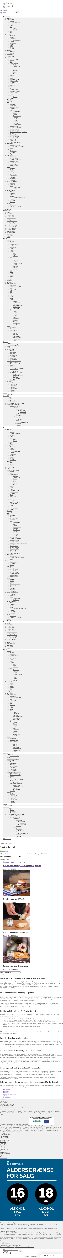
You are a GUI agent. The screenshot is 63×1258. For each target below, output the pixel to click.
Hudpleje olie (13, 355)
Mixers (11, 275)
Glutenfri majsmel (14, 129)
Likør (11, 248)
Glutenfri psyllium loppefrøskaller (18, 132)
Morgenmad (10, 143)
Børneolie (12, 353)
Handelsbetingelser (5, 1134)
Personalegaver (14, 329)
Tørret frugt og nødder (15, 206)
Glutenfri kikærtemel (15, 127)
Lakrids (12, 196)
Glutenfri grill (10, 56)
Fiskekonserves (14, 63)
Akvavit (12, 241)
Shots (11, 250)
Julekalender (16, 336)
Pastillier (12, 199)
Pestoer (12, 44)
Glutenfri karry (14, 89)
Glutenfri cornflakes (15, 145)
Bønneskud (23, 413)
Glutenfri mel (3, 1147)
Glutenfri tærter (11, 229)
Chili (11, 62)
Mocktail (12, 276)
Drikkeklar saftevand (15, 286)
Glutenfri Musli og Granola (17, 146)
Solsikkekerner (17, 124)
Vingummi (12, 202)
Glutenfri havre (14, 126)
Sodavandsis (13, 200)
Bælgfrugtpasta (14, 165)
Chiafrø (15, 114)
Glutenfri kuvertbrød (12, 225)
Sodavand (12, 294)
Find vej (12, 399)
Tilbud (5, 393)
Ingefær (12, 75)
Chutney (12, 37)
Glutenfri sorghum (14, 136)
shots (11, 292)
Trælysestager (13, 385)
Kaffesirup (16, 189)
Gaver (8, 326)
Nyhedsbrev (13, 400)
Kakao (11, 298)
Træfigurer (12, 382)
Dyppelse (9, 34)
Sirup (11, 186)
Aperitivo (12, 242)
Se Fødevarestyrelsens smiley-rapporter (10, 1131)
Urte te (15, 324)
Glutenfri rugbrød (11, 226)
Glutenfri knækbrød (12, 224)
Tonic (11, 295)
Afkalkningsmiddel (15, 362)
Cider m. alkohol (14, 244)
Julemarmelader (17, 337)
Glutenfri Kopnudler (15, 159)
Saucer (8, 167)
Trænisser (12, 387)
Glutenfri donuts (11, 219)
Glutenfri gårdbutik (15, 406)
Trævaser (12, 391)
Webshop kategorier (5, 1153)
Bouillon (12, 170)
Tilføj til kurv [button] (14, 936)
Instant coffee (16, 302)
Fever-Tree (3, 1146)
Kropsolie (12, 356)
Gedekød (22, 419)
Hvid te (15, 315)
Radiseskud (23, 412)
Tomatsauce (13, 180)
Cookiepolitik (3, 1158)
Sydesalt (15, 97)
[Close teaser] (40, 1254)
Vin (11, 257)
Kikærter (12, 24)
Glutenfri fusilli (14, 158)
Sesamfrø (15, 123)
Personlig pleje (10, 349)
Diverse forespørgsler (15, 401)
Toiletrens (15, 371)
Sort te (14, 321)
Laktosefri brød (11, 231)
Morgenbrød (10, 234)
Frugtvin (15, 260)
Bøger (8, 346)
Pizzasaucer (13, 178)
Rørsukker (12, 184)
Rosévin (15, 267)
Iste (11, 288)
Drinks (11, 273)
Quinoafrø (15, 121)
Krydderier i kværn (15, 91)
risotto (49, 1018)
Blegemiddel (16, 374)
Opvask (12, 366)
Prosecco (15, 266)
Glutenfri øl (3, 1143)
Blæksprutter (16, 66)
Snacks (8, 203)
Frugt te (15, 312)
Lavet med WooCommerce (27, 1247)
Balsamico (12, 51)
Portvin (15, 264)
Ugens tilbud (6, 1097)
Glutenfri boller (11, 215)
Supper (8, 207)
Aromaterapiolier (14, 345)
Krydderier (9, 86)
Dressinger (12, 38)
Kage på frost (10, 235)
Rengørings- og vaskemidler (14, 361)
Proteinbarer (13, 205)
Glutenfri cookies (11, 218)
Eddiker (9, 50)
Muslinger (15, 70)
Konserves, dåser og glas (13, 59)
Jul (10, 331)
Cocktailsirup (16, 187)
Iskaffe (15, 301)
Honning (9, 57)
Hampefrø (15, 117)
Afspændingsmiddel (18, 368)
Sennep (12, 47)
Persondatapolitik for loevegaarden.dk (10, 1247)
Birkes (14, 113)
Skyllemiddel (16, 378)
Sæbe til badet (13, 359)
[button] (51, 1256)
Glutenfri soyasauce (15, 172)
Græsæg (18, 425)
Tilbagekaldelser (4, 1152)
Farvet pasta (13, 156)
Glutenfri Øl (13, 247)
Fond (11, 171)
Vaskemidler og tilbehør (16, 372)
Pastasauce (12, 177)
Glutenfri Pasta (4, 1149)
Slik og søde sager (11, 190)
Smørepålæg (13, 85)
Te (10, 310)
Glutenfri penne (14, 161)
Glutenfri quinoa (14, 133)
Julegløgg (9, 280)
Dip (11, 88)
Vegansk (9, 209)
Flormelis (12, 183)
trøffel (29, 854)
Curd (11, 101)
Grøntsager (16, 407)
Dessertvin (16, 259)
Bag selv (9, 212)
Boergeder (19, 417)
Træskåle (12, 390)
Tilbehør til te (16, 323)
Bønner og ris (10, 19)
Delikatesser (6, 16)
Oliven (11, 76)
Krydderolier (13, 151)
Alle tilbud (9, 394)
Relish (11, 46)
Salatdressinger (17, 40)
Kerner (11, 110)
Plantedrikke (10, 282)
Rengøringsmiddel (14, 369)
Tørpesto (12, 98)
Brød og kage (6, 210)
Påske (1, 1155)
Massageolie (13, 358)
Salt (11, 95)
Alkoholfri (9, 270)
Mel (8, 102)
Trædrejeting (10, 381)
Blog (1, 1156)
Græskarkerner (17, 116)
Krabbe (15, 67)
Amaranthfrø (16, 111)
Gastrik (12, 53)
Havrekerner (16, 119)
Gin (14, 253)
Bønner (12, 21)
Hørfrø (15, 120)
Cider (11, 272)
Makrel (15, 69)
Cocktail (12, 245)
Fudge (11, 194)
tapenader (13, 1023)
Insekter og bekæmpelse (13, 347)
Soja (11, 31)
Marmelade (9, 100)
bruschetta (52, 1021)
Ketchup (12, 41)
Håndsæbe (12, 365)
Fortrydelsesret (4, 1136)
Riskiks (8, 237)
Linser (11, 25)
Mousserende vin (17, 263)
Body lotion (13, 352)
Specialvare (13, 49)
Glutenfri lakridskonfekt (19, 197)
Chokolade (13, 193)
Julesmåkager (16, 339)
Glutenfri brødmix (14, 107)
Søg (17, 12)
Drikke (5, 238)
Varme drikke (10, 296)
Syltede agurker (14, 81)
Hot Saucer (13, 174)
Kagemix (12, 108)
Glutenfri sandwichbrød (13, 228)
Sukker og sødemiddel (12, 181)
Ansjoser (15, 65)
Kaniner (18, 423)
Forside (2, 843)
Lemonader (13, 289)
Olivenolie (12, 152)
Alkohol (9, 240)
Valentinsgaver (13, 330)
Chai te (15, 311)
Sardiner (15, 72)
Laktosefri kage (11, 232)
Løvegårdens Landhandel (13, 404)
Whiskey (15, 256)
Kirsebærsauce (13, 175)
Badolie (12, 350)
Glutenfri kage (3, 1142)
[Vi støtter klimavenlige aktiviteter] (6, 1244)
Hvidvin (15, 261)
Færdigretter (10, 54)
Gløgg (14, 340)
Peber (11, 94)
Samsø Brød (13, 140)
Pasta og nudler (11, 155)
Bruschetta (12, 35)
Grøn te (15, 314)
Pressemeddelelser (4, 1133)
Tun (14, 73)
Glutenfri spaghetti (14, 164)
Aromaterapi (10, 343)
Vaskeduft (12, 380)
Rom (14, 254)
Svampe (18, 415)
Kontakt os (9, 397)
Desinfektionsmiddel (15, 364)
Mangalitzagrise (24, 422)
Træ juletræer (13, 384)
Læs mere (13, 869)
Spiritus (12, 251)
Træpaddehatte (13, 388)
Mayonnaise (13, 43)
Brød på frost (10, 213)
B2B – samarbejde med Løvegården (16, 403)
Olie (8, 149)
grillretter (56, 1018)
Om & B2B (6, 396)
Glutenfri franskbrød (12, 221)
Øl (10, 279)
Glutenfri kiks (10, 222)
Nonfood (5, 342)
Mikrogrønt (9, 18)
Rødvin (15, 269)
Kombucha (16, 318)
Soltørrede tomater (14, 79)
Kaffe (11, 299)
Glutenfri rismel (14, 135)
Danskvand (13, 285)
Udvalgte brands (4, 1137)
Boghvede (12, 104)
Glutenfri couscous (15, 22)
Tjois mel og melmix (15, 142)
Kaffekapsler (16, 307)
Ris (11, 27)
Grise (17, 420)
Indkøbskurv (7, 1253)
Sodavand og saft (11, 283)
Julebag (15, 333)
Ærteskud (22, 410)
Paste (11, 78)
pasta (45, 1018)
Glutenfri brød (10, 216)
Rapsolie (12, 154)
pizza (7, 1057)
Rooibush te (16, 320)
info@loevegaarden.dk (10, 1105)
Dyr (14, 416)
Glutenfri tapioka (14, 137)
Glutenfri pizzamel (14, 130)
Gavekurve (13, 327)
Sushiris (15, 30)
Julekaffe (15, 304)
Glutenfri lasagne (14, 162)
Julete (14, 317)
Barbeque (12, 168)
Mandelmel (13, 139)
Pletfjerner (15, 377)
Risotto (15, 28)
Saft (11, 291)
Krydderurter (13, 92)
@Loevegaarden (10, 1104)
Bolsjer (12, 191)
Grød (11, 148)
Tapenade (12, 82)
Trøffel (11, 84)
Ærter (11, 32)
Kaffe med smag (17, 305)
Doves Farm (13, 105)
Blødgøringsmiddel (18, 375)
